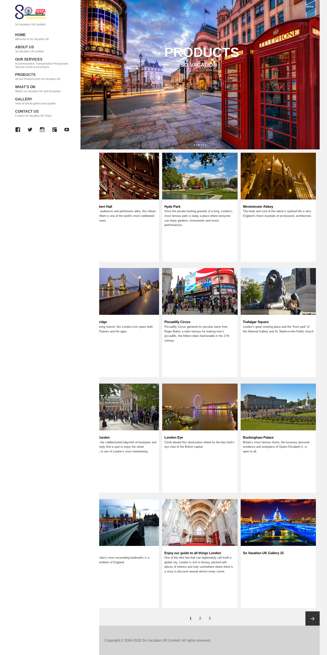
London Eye (173, 437)
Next (315, 65)
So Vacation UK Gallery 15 (263, 553)
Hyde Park (172, 206)
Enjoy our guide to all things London (192, 553)
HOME (32, 37)
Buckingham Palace (258, 437)
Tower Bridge (96, 322)
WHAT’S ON (38, 89)
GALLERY (35, 101)
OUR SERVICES (41, 63)
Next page (312, 618)
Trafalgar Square (256, 322)
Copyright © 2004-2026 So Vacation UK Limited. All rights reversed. (158, 640)
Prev (85, 65)
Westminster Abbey (258, 206)
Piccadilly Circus (177, 322)
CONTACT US (33, 113)
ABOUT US (29, 49)
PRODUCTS (37, 77)
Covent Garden (98, 437)
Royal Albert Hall (99, 206)
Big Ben (92, 553)
